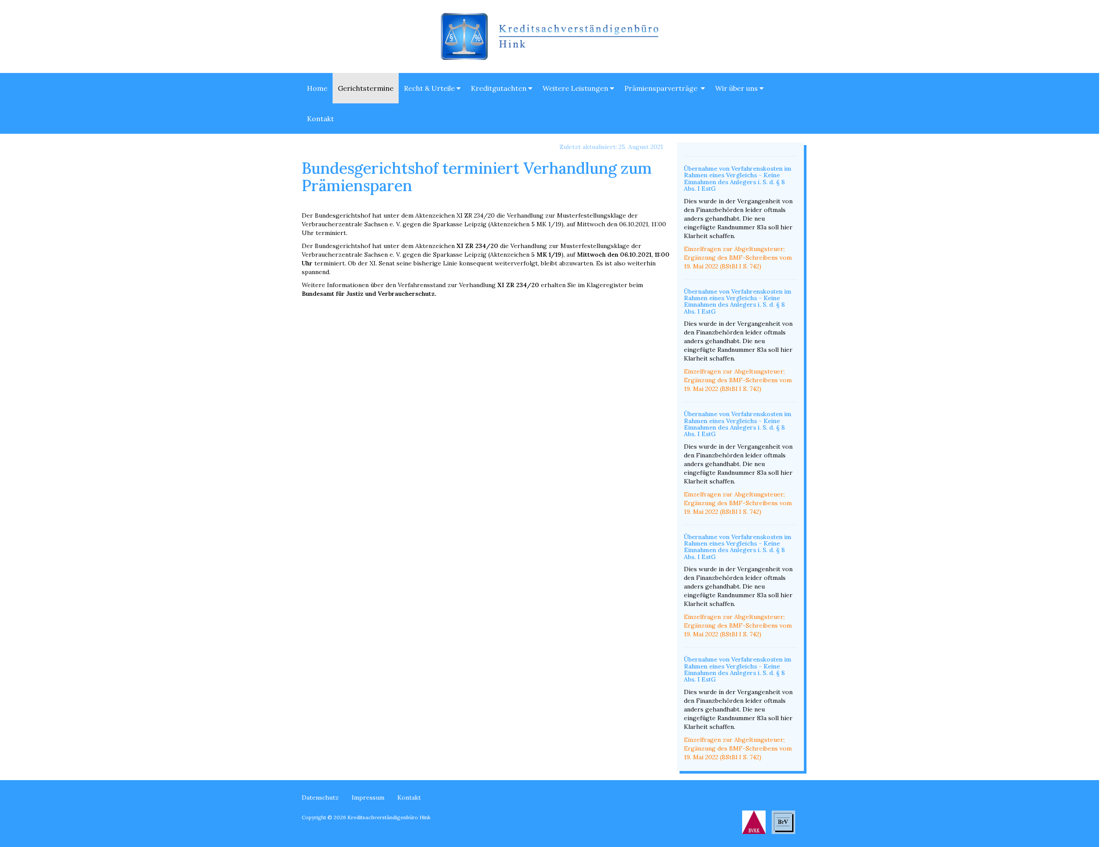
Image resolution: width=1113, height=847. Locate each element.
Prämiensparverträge (662, 88)
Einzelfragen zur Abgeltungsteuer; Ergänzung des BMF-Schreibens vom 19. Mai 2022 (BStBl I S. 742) (738, 257)
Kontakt (320, 118)
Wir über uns (737, 88)
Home (317, 88)
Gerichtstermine (365, 88)
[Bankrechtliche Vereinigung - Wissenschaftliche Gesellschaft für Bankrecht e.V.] (783, 821)
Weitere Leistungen (576, 88)
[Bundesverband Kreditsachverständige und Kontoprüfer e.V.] (754, 821)
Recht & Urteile (430, 88)
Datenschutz (320, 797)
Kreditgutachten (499, 88)
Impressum (368, 797)
